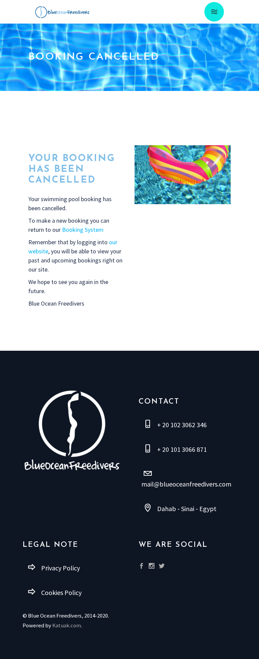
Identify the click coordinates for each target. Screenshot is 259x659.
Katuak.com (66, 625)
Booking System (83, 229)
